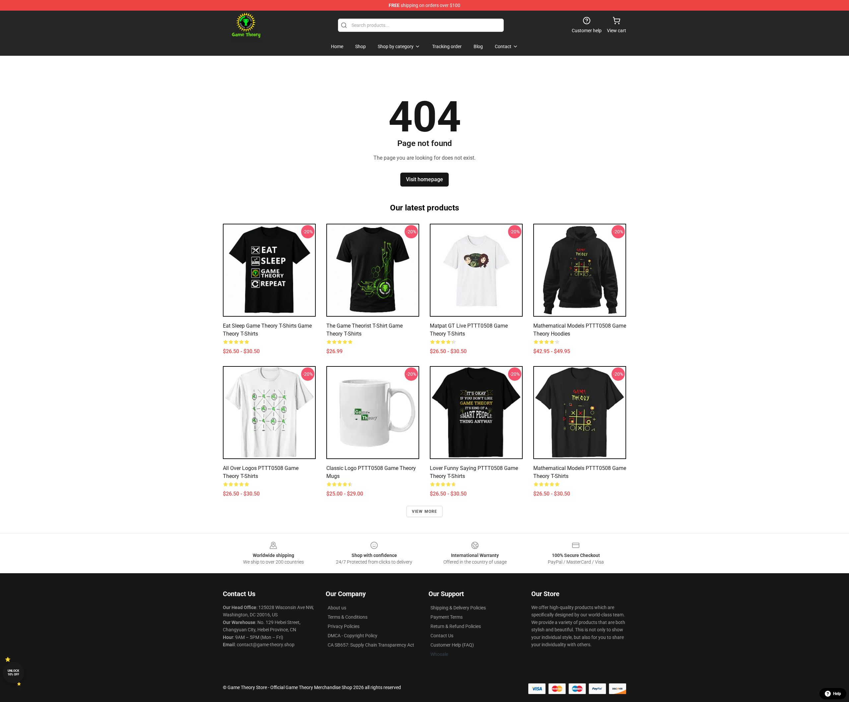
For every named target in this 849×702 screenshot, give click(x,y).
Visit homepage (424, 179)
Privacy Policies (343, 626)
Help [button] (837, 693)
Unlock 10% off (13, 672)
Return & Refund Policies (455, 626)
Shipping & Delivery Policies (458, 607)
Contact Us (441, 635)
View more (424, 511)
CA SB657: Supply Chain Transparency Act (371, 645)
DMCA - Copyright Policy (352, 635)
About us (337, 607)
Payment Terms (446, 617)
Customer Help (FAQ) (452, 645)
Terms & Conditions (347, 617)
